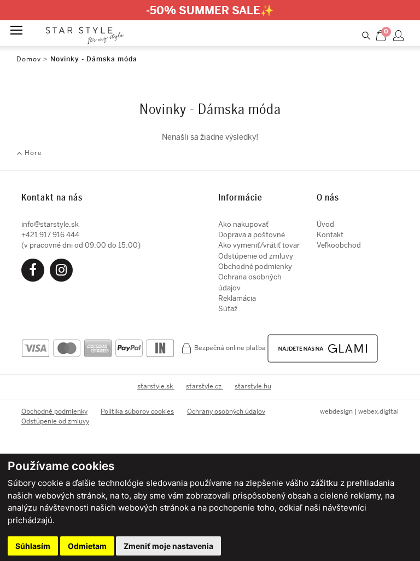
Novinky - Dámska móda (93, 59)
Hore (32, 153)
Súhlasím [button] (32, 546)
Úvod (325, 224)
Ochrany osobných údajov (226, 411)
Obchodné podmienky (255, 266)
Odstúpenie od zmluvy (255, 256)
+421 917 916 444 (50, 235)
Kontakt (330, 235)
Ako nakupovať (243, 224)
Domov (28, 59)
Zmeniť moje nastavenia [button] (168, 546)
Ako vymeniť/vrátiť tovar (259, 245)
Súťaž (228, 309)
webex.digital (378, 411)
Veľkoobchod (339, 245)
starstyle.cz (204, 386)
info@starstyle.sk (50, 224)
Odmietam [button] (87, 546)
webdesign (336, 411)
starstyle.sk (155, 386)
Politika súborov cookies (137, 411)
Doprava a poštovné (251, 235)
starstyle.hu (253, 386)
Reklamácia (237, 298)
